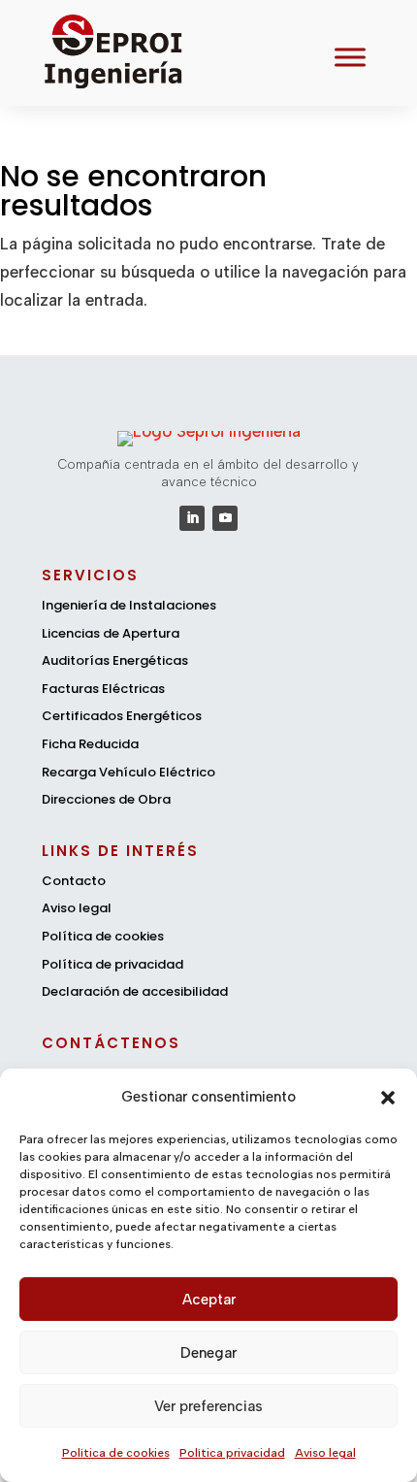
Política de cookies (116, 1453)
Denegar (208, 1353)
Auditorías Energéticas (115, 660)
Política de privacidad (112, 964)
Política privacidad (232, 1453)
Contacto (74, 881)
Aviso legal (325, 1453)
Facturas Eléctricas (103, 688)
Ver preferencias (208, 1406)
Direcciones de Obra (106, 799)
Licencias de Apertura (110, 633)
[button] (388, 1097)
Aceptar (209, 1299)
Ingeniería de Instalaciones (129, 605)
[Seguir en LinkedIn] (192, 518)
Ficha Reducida (90, 744)
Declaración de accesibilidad (135, 991)
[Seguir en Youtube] (225, 518)
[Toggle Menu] (350, 58)
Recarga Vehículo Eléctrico (128, 772)
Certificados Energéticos (122, 716)
